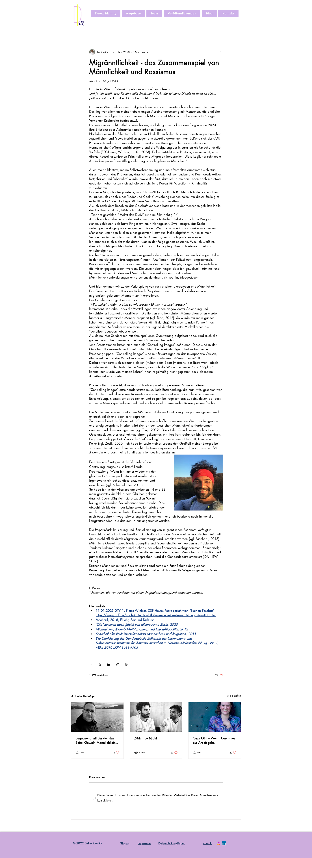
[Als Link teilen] (117, 664)
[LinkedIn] (224, 843)
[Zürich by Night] (156, 717)
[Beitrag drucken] (126, 664)
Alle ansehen (234, 695)
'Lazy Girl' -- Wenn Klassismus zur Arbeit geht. (214, 740)
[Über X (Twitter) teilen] (99, 664)
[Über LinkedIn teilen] (108, 664)
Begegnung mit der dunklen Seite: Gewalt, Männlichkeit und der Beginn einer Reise (95, 740)
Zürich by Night (145, 738)
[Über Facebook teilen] (91, 664)
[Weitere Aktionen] (220, 52)
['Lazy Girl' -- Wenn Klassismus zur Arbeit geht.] (214, 717)
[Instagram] (218, 843)
